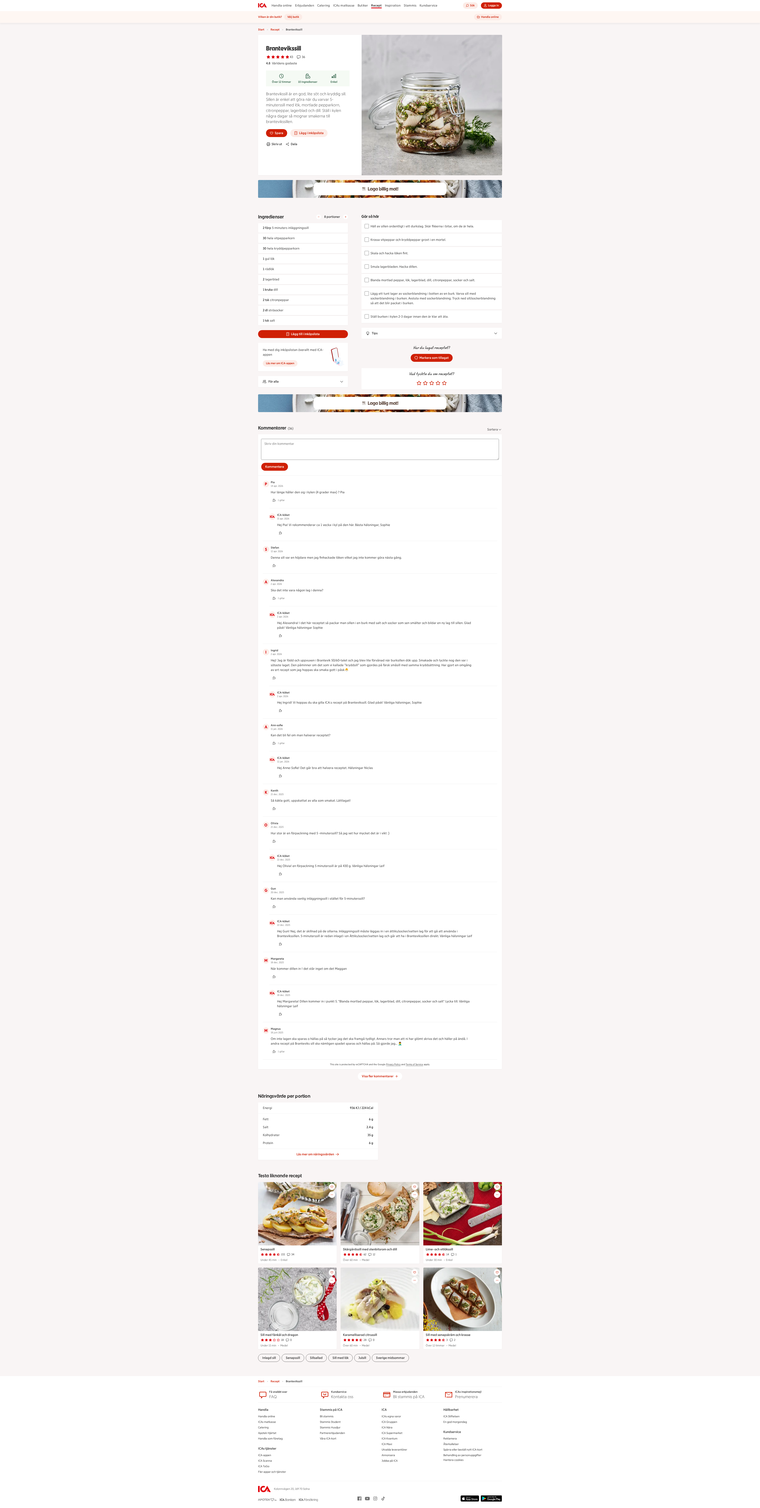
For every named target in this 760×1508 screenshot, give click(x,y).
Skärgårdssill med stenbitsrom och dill (370, 1249)
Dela (294, 144)
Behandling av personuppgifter (462, 1455)
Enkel (334, 82)
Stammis (410, 5)
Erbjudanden (304, 5)
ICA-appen (264, 1455)
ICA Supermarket (392, 1433)
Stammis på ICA (331, 1410)
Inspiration (393, 5)
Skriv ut (277, 144)
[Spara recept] (332, 1187)
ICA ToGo (263, 1466)
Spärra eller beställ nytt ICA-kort (462, 1449)
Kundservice (428, 5)
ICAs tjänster (267, 1448)
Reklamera (450, 1438)
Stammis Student (330, 1422)
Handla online (282, 5)
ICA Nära (387, 1427)
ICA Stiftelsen (451, 1416)
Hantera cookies (453, 1460)
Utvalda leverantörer (394, 1449)
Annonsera (388, 1455)
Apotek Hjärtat (267, 1433)
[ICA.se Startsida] (262, 5)
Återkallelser (451, 1444)
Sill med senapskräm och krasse (448, 1335)
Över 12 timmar (281, 82)
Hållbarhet (451, 1410)
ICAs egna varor (391, 1416)
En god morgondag (455, 1422)
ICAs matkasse (343, 5)
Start (261, 29)
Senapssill (267, 1249)
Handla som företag (270, 1438)
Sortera (492, 429)
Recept (376, 5)
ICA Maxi (387, 1444)
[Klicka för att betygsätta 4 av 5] (438, 383)
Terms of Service (414, 1064)
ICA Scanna (265, 1460)
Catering (323, 5)
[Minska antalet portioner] (318, 216)
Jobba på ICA (390, 1460)
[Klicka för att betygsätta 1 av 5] (419, 383)
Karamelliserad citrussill (360, 1335)
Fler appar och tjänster (272, 1472)
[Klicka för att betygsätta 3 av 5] (431, 383)
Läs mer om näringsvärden (315, 1154)
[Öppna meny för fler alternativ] (332, 1195)
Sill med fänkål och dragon (279, 1335)
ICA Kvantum (389, 1438)
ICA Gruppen (389, 1422)
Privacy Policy (393, 1064)
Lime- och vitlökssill (439, 1249)
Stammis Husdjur (330, 1427)
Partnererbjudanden (332, 1433)
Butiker (363, 5)
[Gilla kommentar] (274, 500)
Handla (263, 1410)
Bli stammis (326, 1416)
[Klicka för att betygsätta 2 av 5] (425, 383)
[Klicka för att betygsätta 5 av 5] (444, 383)
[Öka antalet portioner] (345, 216)
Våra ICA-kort (328, 1438)
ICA (384, 1410)
